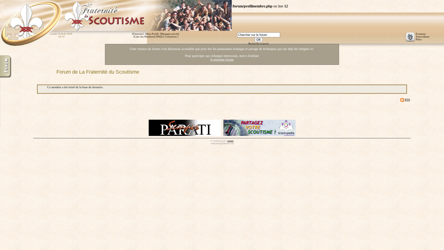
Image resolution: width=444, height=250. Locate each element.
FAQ (159, 36)
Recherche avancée (258, 43)
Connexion (171, 36)
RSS (407, 99)
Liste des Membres (144, 36)
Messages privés (169, 33)
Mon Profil (152, 33)
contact (230, 141)
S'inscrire (138, 33)
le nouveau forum (222, 59)
